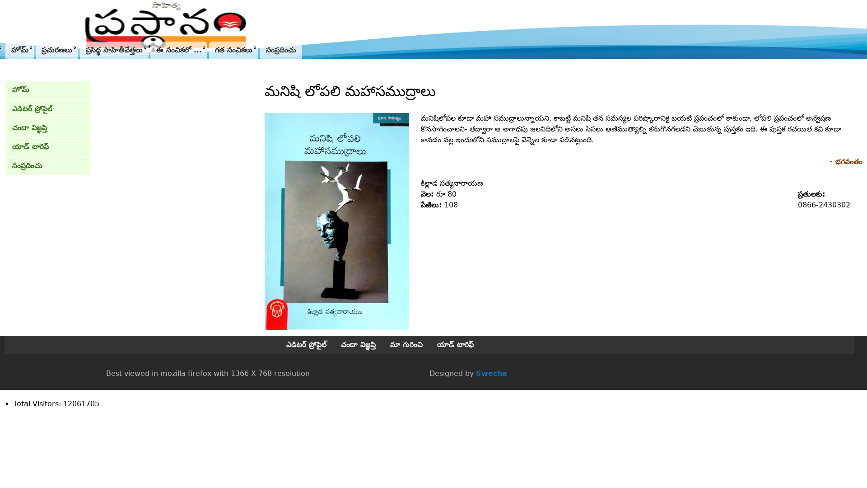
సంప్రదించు (281, 50)
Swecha (491, 373)
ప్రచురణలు (57, 50)
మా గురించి (406, 344)
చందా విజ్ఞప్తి (29, 127)
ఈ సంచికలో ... (179, 50)
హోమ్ (19, 50)
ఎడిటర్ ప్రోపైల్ (32, 108)
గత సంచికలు (233, 50)
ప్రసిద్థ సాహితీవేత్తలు (114, 50)
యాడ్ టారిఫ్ (30, 146)
